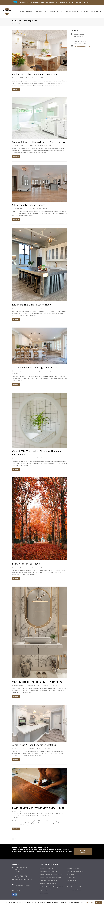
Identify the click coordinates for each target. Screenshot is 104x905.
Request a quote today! (83, 851)
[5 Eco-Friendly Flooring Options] (39, 183)
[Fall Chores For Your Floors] (39, 518)
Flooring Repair (71, 877)
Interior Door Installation (74, 890)
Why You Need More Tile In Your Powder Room (37, 681)
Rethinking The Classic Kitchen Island (31, 304)
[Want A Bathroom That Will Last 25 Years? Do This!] (39, 118)
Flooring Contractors (32, 208)
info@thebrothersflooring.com (82, 46)
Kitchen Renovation (33, 78)
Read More (16, 89)
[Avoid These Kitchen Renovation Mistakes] (39, 723)
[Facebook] (13, 894)
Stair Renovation (71, 884)
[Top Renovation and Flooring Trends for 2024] (39, 346)
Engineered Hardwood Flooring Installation (52, 874)
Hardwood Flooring (53, 813)
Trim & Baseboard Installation (75, 887)
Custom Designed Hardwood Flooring (50, 877)
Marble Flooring (21, 815)
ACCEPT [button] (98, 902)
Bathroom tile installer (34, 685)
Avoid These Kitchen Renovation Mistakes (34, 744)
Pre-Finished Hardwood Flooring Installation (52, 887)
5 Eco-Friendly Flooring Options (28, 204)
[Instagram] (16, 894)
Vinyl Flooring (45, 815)
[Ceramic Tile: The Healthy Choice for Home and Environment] (39, 420)
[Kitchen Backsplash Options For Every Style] (39, 50)
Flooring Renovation (56, 371)
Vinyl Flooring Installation (46, 890)
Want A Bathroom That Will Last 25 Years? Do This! (38, 141)
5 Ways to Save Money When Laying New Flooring (38, 807)
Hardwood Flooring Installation (48, 880)
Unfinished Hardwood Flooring (75, 871)
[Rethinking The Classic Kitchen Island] (39, 264)
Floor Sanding (70, 874)
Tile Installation (39, 145)
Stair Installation (71, 880)
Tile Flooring (31, 145)
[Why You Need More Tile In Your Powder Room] (39, 632)
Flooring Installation (45, 371)
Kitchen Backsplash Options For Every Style (34, 74)
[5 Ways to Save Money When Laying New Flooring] (39, 786)
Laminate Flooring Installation (48, 883)
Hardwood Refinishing (73, 868)
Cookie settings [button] (89, 902)
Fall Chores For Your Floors (26, 563)
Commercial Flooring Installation (48, 871)
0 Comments (44, 78)
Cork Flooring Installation (46, 868)
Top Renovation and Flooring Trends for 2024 (36, 367)
